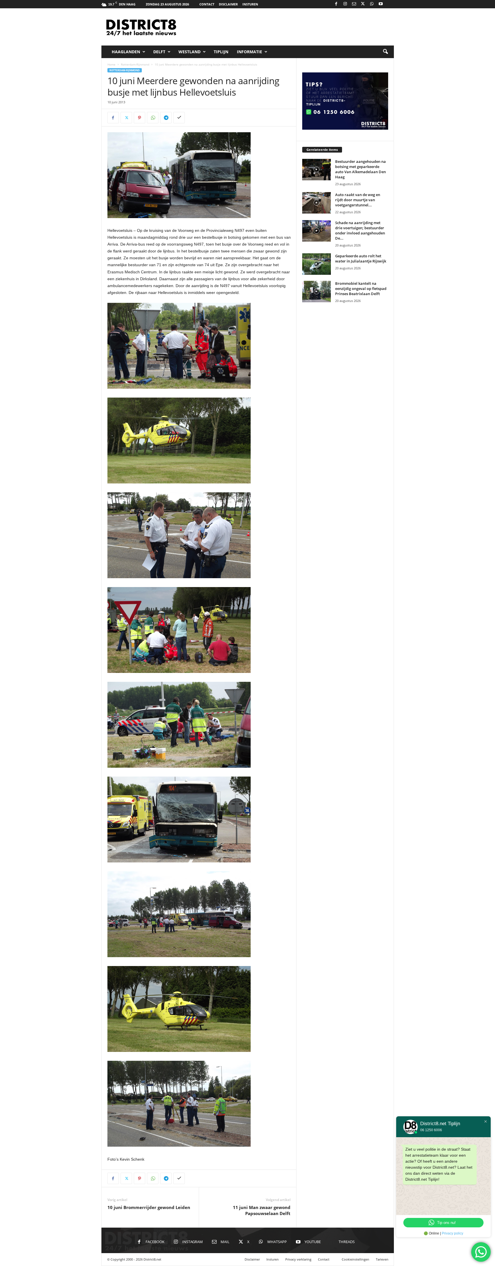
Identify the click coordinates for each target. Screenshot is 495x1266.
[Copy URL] (179, 117)
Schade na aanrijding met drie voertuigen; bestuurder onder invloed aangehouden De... (360, 230)
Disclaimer (228, 4)
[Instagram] (345, 4)
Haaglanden (126, 51)
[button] (385, 52)
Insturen (250, 4)
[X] (363, 4)
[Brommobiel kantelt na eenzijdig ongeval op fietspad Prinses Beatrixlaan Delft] (316, 291)
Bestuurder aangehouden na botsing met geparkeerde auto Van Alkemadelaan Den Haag (360, 169)
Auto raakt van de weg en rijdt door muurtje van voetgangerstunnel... (357, 200)
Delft (159, 51)
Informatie (249, 51)
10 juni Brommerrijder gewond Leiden (148, 1207)
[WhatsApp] (371, 4)
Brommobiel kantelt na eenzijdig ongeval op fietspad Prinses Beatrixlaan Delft (360, 288)
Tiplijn (221, 51)
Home (111, 64)
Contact (206, 4)
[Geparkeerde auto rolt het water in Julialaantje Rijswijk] (316, 264)
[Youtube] (380, 4)
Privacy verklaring (298, 1259)
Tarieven (382, 1259)
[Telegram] (166, 117)
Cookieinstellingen (355, 1259)
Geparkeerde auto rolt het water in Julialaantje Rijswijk (360, 258)
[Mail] (354, 4)
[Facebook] (336, 4)
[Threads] (389, 4)
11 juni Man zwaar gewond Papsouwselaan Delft (261, 1210)
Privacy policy (452, 1233)
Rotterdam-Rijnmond (135, 64)
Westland (189, 51)
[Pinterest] (139, 117)
